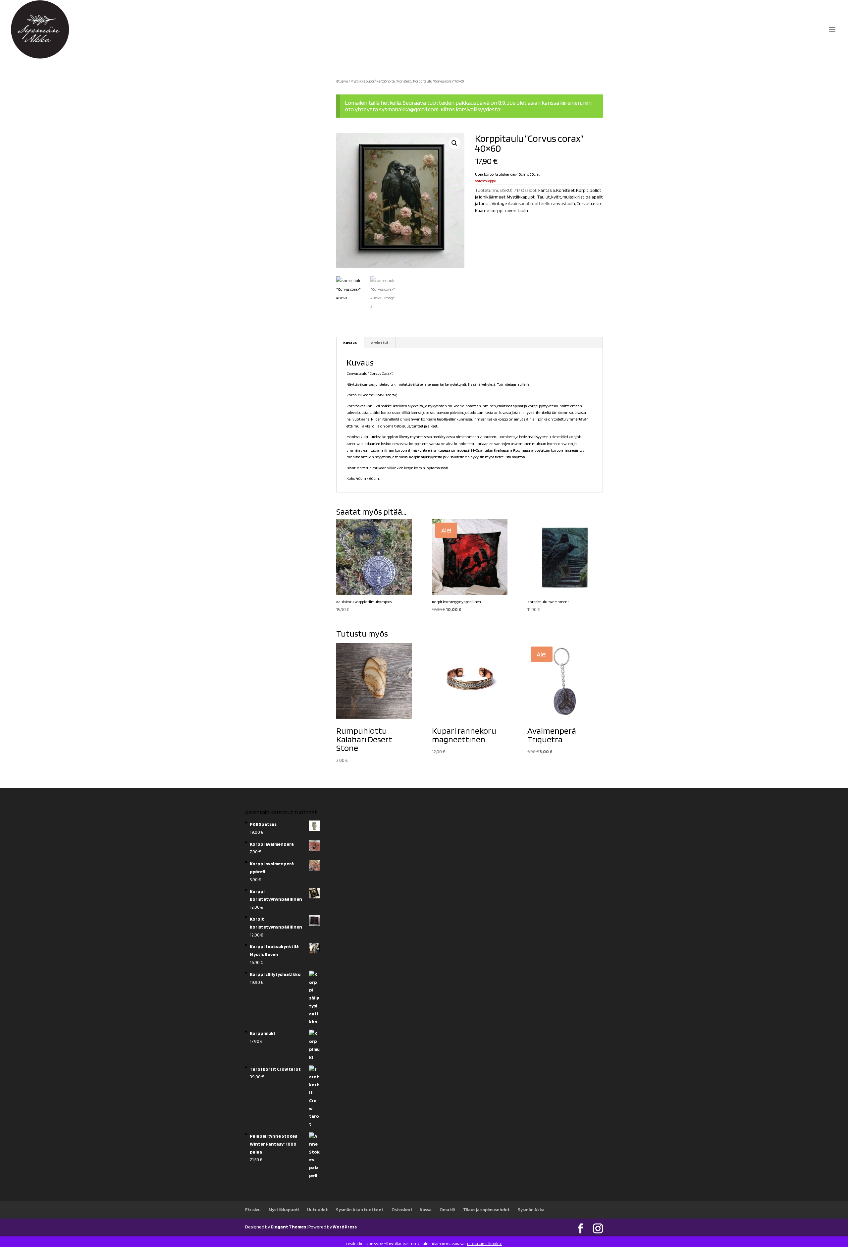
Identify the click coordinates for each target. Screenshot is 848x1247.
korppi (497, 210)
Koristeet (404, 81)
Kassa (426, 1209)
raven (510, 210)
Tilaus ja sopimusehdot (486, 1209)
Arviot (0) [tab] (379, 342)
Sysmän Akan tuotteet (360, 1209)
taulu (523, 210)
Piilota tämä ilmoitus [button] (484, 1243)
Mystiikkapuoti (362, 81)
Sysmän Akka (531, 1209)
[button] (454, 143)
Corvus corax (589, 203)
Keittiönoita (385, 81)
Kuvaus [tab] (350, 342)
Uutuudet (317, 1209)
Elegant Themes (288, 1226)
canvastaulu (563, 203)
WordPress (345, 1226)
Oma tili (447, 1209)
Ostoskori (402, 1209)
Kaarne (482, 210)
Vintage (499, 203)
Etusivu (342, 81)
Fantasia (546, 190)
